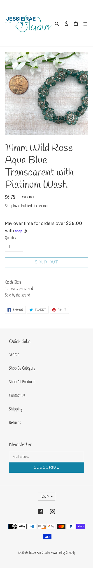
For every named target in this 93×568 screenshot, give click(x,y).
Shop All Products (22, 381)
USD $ (45, 496)
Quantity (10, 237)
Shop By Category (22, 368)
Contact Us (17, 395)
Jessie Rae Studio (39, 552)
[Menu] (85, 23)
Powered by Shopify (63, 552)
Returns (15, 422)
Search (14, 354)
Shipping (11, 206)
